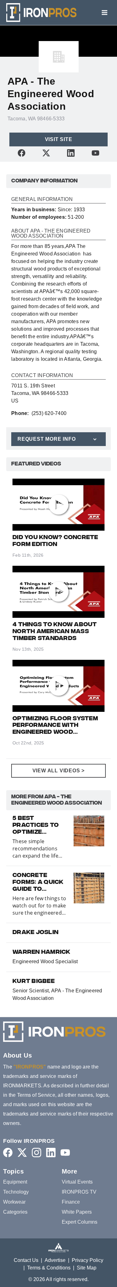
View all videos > (58, 770)
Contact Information (42, 375)
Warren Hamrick (41, 952)
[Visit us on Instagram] (36, 1152)
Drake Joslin (35, 932)
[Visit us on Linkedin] (71, 153)
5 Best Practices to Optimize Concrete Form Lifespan (39, 825)
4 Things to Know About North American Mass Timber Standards (54, 632)
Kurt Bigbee (33, 981)
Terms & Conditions (49, 1267)
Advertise (55, 1260)
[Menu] (104, 12)
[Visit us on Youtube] (95, 153)
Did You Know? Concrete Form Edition (55, 541)
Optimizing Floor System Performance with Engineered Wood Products (55, 726)
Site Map (86, 1267)
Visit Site (58, 139)
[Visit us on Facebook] (21, 153)
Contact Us (26, 1260)
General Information (42, 199)
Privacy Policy (87, 1260)
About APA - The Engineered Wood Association (51, 234)
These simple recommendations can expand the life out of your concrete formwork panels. (37, 848)
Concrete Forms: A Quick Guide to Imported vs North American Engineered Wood (38, 882)
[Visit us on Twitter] (46, 153)
